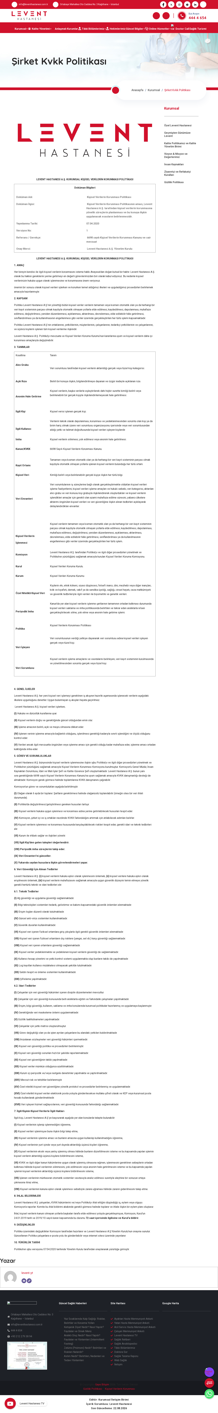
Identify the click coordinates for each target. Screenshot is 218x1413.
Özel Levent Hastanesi (178, 125)
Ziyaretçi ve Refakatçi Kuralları (177, 173)
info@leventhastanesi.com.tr (33, 4)
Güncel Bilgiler (134, 28)
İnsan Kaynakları (174, 164)
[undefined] (209, 1383)
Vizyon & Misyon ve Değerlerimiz (176, 155)
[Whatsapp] (209, 1394)
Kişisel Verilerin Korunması (120, 1388)
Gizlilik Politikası (174, 182)
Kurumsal (154, 90)
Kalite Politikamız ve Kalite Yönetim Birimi (180, 145)
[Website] (29, 1280)
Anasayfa (137, 90)
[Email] (24, 1280)
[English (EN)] (209, 1372)
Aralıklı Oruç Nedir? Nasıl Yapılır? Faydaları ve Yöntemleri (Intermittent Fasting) (84, 1339)
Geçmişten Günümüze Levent (177, 134)
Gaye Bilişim (102, 1384)
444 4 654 (197, 17)
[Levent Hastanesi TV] (10, 1403)
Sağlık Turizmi (197, 28)
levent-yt (27, 1273)
